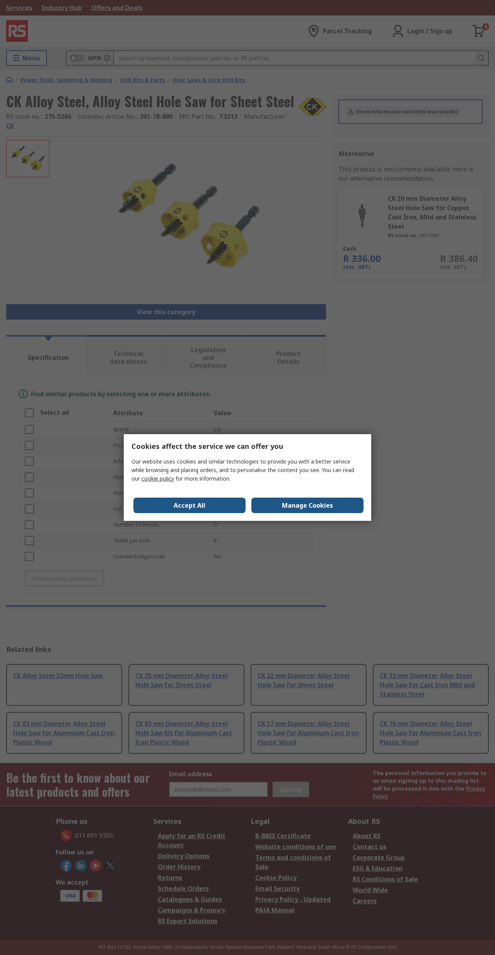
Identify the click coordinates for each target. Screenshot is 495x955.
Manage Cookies (307, 505)
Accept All (189, 505)
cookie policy (158, 478)
